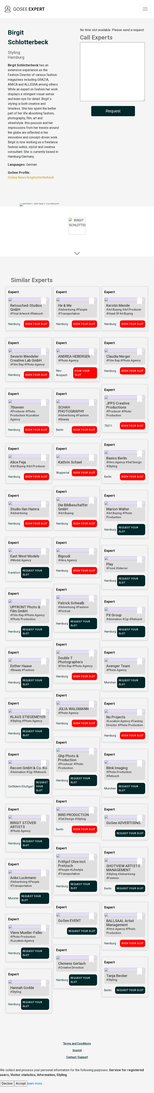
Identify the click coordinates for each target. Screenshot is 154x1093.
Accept (21, 1083)
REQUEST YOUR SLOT (128, 529)
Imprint (77, 1050)
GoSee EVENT (69, 920)
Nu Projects (115, 717)
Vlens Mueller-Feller (26, 933)
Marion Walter (117, 509)
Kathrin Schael (70, 462)
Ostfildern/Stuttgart (20, 786)
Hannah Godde (22, 988)
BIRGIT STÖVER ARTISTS (23, 825)
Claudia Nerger (118, 356)
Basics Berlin (116, 458)
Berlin (59, 429)
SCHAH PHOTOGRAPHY (71, 409)
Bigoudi (64, 556)
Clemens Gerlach (72, 963)
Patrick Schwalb (71, 603)
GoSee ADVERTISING (123, 823)
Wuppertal (62, 472)
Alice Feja (18, 462)
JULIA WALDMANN (73, 709)
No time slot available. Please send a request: (112, 30)
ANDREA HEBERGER (74, 356)
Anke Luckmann (23, 878)
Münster (13, 898)
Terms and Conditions (77, 1043)
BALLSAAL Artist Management (120, 923)
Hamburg (14, 324)
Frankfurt (14, 572)
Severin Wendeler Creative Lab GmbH (26, 358)
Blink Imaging (117, 768)
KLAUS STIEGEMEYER (28, 717)
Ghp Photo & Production (68, 758)
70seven (17, 407)
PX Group (114, 615)
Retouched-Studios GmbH (26, 307)
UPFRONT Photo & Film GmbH (25, 609)
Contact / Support (77, 1057)
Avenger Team (118, 666)
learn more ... (36, 1083)
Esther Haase (21, 666)
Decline (7, 1083)
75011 (108, 425)
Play (109, 564)
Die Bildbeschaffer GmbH (73, 507)
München (110, 682)
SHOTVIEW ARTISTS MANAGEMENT (123, 868)
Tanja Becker (117, 976)
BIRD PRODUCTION (73, 815)
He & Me (65, 305)
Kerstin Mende (118, 305)
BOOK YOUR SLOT (36, 324)
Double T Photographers (70, 660)
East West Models (24, 556)
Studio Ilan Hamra (24, 509)
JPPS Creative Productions (118, 405)
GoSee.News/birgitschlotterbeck (31, 177)
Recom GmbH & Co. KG (28, 768)
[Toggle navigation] (145, 9)
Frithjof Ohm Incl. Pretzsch (72, 864)
